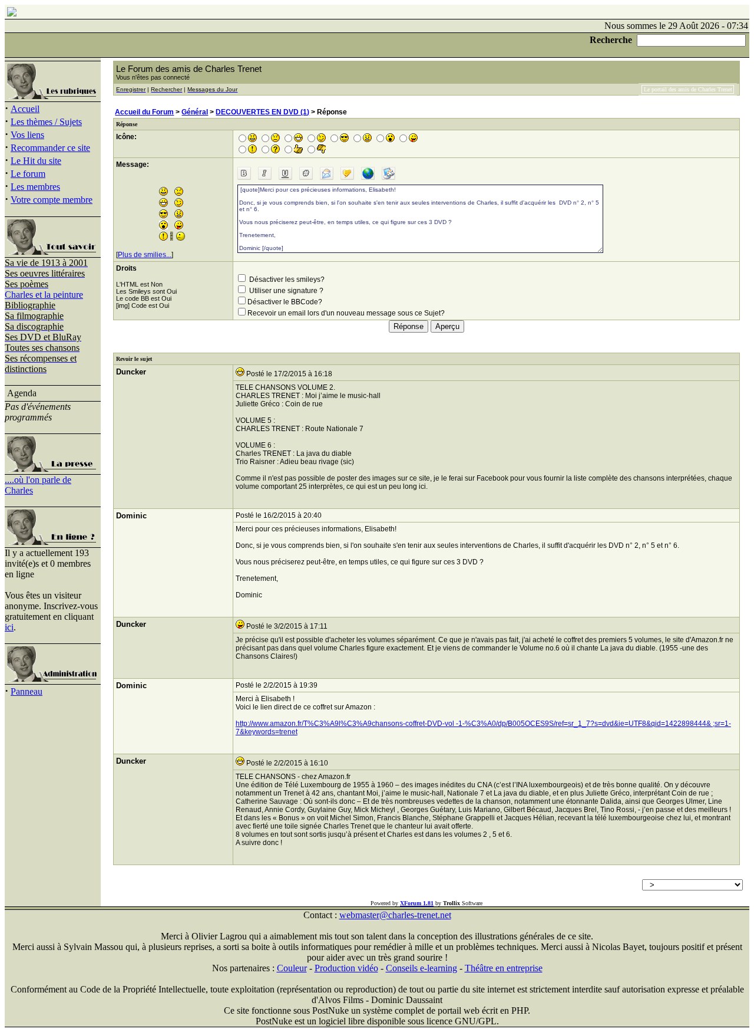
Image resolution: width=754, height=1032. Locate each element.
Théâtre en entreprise (504, 968)
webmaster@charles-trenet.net (395, 915)
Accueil (25, 109)
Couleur (292, 968)
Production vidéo (346, 968)
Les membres (35, 187)
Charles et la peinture (44, 295)
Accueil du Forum (144, 112)
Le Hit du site (36, 161)
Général (194, 112)
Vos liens (27, 135)
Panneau (26, 691)
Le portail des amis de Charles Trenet (688, 89)
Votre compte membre (51, 200)
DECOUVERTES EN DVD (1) (262, 112)
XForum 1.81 (417, 903)
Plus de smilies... (144, 255)
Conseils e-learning (421, 968)
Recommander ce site (50, 148)
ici (9, 627)
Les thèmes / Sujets (46, 122)
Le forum (28, 174)
